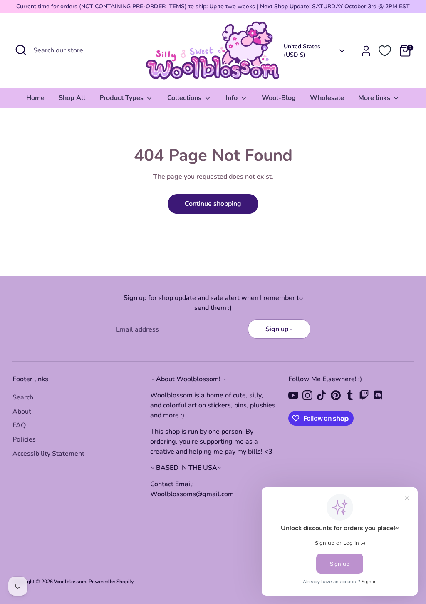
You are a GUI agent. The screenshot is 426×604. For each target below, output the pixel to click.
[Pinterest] (336, 395)
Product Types (122, 97)
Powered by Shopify (111, 581)
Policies (24, 439)
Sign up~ (278, 329)
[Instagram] (307, 395)
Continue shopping (213, 203)
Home (35, 97)
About (21, 411)
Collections (185, 97)
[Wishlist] (385, 51)
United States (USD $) (302, 50)
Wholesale (327, 97)
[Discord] (378, 395)
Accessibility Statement (48, 453)
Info (232, 97)
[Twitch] (364, 395)
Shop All (72, 97)
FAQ (19, 425)
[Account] (366, 50)
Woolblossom (70, 581)
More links (375, 97)
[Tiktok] (322, 395)
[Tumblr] (350, 395)
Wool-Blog (279, 97)
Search (22, 397)
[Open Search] (20, 50)
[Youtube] (293, 395)
